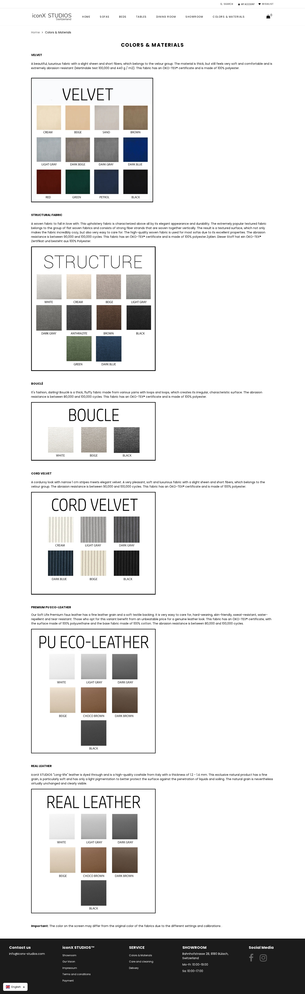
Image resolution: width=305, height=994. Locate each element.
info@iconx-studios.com (27, 954)
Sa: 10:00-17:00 (192, 971)
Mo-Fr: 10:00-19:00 (195, 964)
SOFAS (105, 16)
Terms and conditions (76, 974)
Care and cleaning (141, 961)
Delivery (134, 968)
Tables (141, 16)
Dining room (166, 16)
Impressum (69, 968)
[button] (15, 987)
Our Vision (68, 961)
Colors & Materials (140, 955)
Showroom (194, 16)
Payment (68, 980)
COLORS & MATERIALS (229, 16)
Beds (123, 16)
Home (86, 16)
